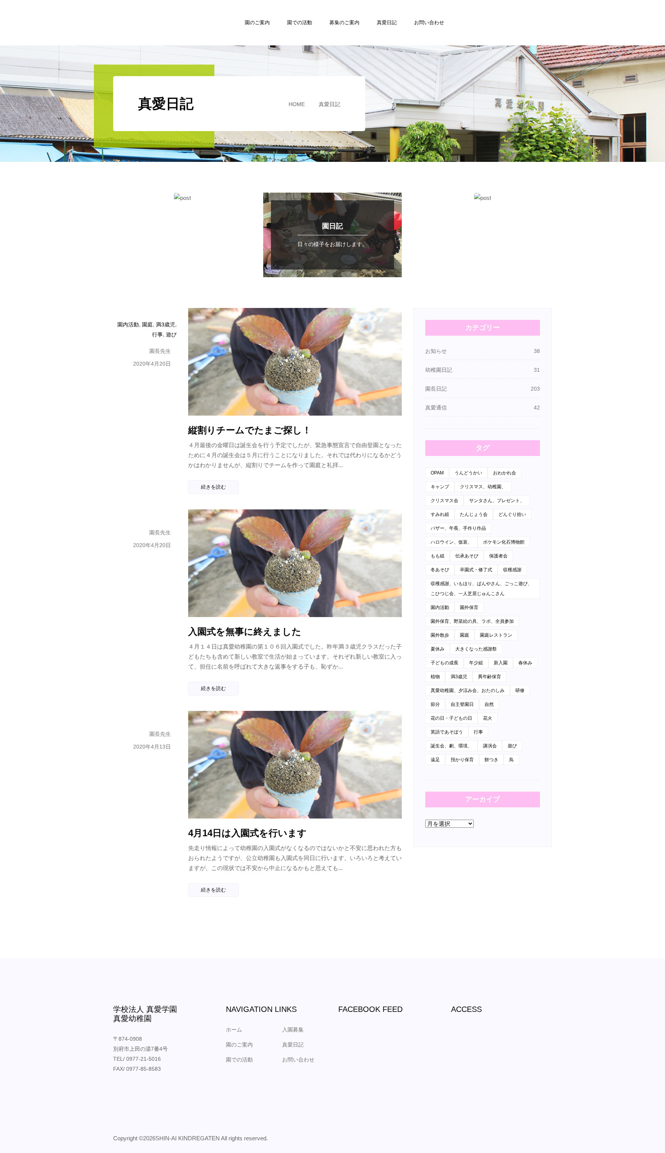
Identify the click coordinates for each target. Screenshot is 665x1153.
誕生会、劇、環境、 (451, 746)
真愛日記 (329, 104)
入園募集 (293, 1030)
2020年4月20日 (152, 364)
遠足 (435, 759)
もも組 (437, 556)
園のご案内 (239, 1045)
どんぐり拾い (512, 514)
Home (297, 104)
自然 (489, 704)
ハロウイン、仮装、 (451, 542)
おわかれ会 (504, 473)
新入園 (501, 663)
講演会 (490, 746)
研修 (520, 690)
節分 (435, 704)
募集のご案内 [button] (344, 22)
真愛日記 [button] (387, 22)
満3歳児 (165, 324)
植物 (435, 676)
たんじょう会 (474, 514)
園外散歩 (440, 635)
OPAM (437, 473)
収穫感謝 (512, 569)
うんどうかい (468, 473)
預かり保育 (462, 759)
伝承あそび (466, 556)
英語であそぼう (447, 732)
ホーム (234, 1030)
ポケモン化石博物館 (504, 542)
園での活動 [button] (299, 22)
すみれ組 (440, 514)
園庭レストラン (496, 635)
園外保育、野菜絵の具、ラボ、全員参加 (472, 621)
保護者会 (498, 556)
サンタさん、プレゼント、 (497, 500)
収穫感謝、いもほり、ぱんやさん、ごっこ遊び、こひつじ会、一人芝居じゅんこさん (481, 588)
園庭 (147, 324)
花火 (487, 718)
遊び (171, 334)
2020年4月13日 (152, 747)
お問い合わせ (429, 22)
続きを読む (213, 487)
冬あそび (440, 569)
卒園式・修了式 (476, 569)
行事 (157, 334)
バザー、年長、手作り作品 (458, 528)
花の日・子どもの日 (451, 718)
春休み (525, 663)
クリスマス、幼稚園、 (483, 486)
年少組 (476, 663)
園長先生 (160, 351)
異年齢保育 (489, 676)
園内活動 (128, 324)
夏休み (437, 649)
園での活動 (239, 1060)
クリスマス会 (444, 500)
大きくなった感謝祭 (476, 649)
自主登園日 (462, 704)
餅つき (491, 759)
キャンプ (440, 486)
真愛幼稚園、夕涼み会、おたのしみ (468, 690)
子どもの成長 (444, 663)
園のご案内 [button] (257, 22)
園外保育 (469, 607)
